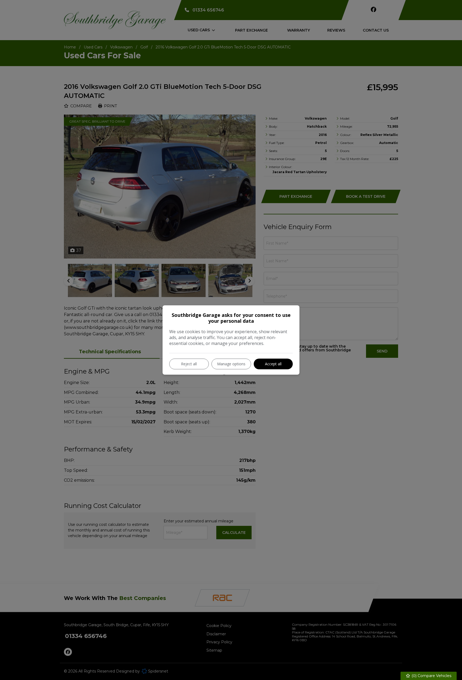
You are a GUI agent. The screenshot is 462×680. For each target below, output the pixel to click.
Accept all (273, 363)
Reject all (189, 363)
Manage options (231, 363)
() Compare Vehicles (430, 675)
